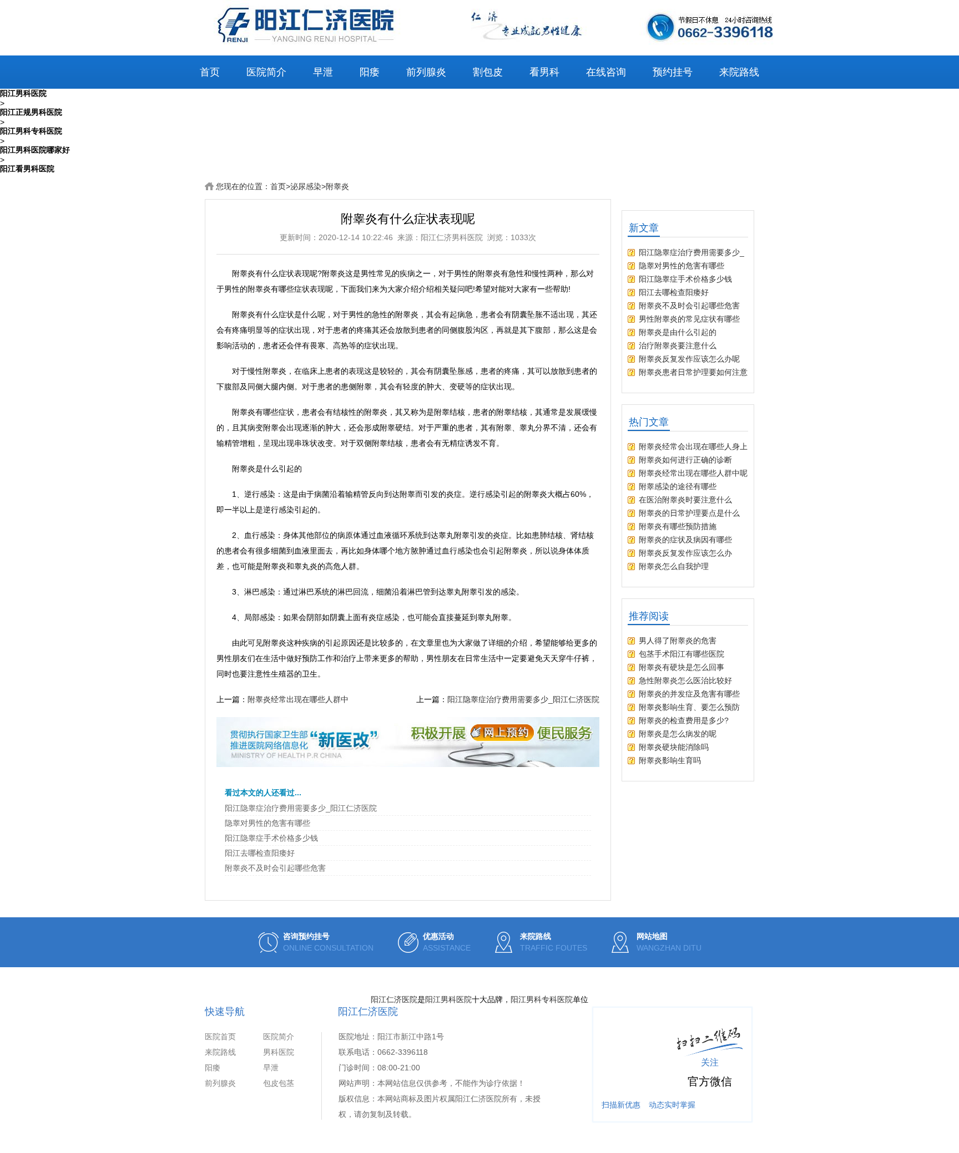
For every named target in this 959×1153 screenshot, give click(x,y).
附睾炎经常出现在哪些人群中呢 (693, 473)
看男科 (544, 72)
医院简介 (266, 72)
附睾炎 (337, 186)
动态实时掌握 (672, 1104)
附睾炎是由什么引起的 (677, 332)
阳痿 (370, 72)
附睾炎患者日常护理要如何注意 (693, 372)
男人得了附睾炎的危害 (677, 640)
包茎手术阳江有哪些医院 (681, 653)
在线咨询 (606, 72)
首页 (210, 72)
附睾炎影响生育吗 (670, 760)
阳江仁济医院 (394, 999)
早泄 (323, 72)
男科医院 (278, 1052)
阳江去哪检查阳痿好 (260, 853)
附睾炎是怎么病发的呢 (677, 733)
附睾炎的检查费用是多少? (684, 720)
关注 (710, 1062)
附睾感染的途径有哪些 (677, 486)
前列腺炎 (426, 72)
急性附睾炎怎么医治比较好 (685, 680)
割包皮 (488, 72)
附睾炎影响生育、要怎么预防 (689, 707)
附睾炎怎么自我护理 (674, 566)
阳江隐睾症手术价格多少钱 (271, 838)
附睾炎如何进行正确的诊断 (685, 459)
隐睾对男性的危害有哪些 (267, 823)
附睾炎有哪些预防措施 (677, 526)
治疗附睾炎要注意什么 (677, 345)
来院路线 (739, 72)
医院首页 (220, 1036)
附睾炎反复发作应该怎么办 (685, 552)
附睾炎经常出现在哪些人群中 (298, 699)
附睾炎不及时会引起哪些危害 (275, 868)
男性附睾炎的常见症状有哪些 (689, 318)
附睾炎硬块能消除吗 (674, 747)
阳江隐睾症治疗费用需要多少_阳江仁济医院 (523, 699)
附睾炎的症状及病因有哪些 (685, 539)
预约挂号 (673, 72)
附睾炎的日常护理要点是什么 (689, 513)
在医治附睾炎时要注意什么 (685, 499)
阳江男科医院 (448, 999)
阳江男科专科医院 (542, 999)
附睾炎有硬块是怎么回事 (681, 667)
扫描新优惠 (621, 1104)
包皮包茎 (278, 1083)
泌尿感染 (305, 186)
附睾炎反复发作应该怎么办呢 (689, 358)
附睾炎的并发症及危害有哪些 (689, 693)
